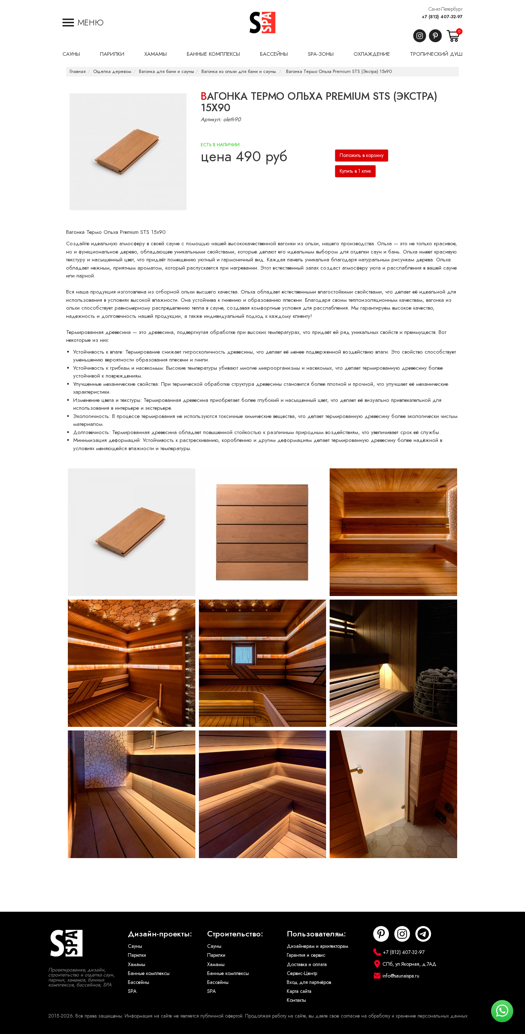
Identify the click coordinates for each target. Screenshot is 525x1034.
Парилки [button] (112, 54)
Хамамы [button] (155, 54)
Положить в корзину (362, 155)
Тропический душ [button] (436, 54)
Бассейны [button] (274, 54)
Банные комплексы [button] (213, 54)
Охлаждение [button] (372, 54)
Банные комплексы (149, 973)
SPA (132, 991)
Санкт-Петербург (445, 9)
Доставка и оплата (307, 964)
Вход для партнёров (309, 982)
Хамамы (136, 964)
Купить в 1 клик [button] (355, 171)
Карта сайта (299, 991)
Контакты (296, 1000)
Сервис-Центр (302, 973)
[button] (83, 22)
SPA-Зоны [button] (321, 54)
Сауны (135, 946)
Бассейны (138, 982)
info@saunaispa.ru (400, 976)
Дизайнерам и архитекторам (317, 946)
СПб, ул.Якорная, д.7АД (409, 964)
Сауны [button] (71, 54)
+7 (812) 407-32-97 (442, 17)
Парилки (137, 955)
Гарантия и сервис (306, 955)
